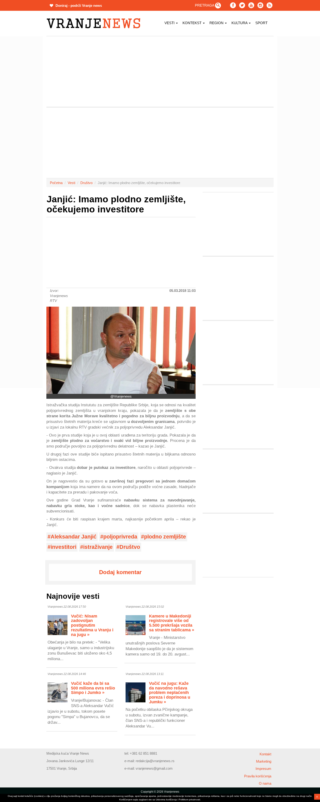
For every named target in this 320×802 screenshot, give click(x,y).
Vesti (169, 23)
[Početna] (95, 23)
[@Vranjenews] (121, 350)
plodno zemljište (165, 537)
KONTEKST (192, 23)
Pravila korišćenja (257, 776)
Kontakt (265, 754)
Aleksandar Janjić (74, 537)
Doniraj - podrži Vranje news (78, 6)
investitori (63, 547)
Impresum (263, 769)
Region (216, 23)
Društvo (86, 183)
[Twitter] (242, 5)
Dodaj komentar (120, 572)
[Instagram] (260, 5)
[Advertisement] (24, 106)
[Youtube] (251, 5)
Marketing (263, 761)
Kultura (239, 23)
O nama (265, 783)
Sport (261, 23)
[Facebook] (233, 5)
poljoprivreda (120, 537)
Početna (56, 183)
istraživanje (98, 547)
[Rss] (269, 5)
